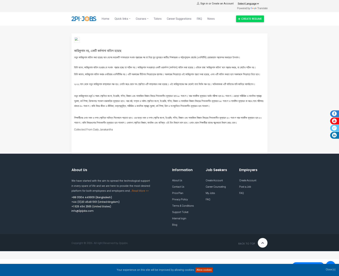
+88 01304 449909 (83, 197)
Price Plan (177, 193)
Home (105, 18)
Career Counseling (216, 186)
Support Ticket (180, 212)
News (211, 18)
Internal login (179, 218)
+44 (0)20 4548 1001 (84, 202)
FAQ (199, 18)
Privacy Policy (180, 199)
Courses (141, 18)
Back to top (246, 243)
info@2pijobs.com (83, 211)
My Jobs (210, 193)
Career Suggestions (179, 18)
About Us (177, 180)
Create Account (214, 180)
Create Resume (251, 19)
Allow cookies (204, 269)
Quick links (121, 18)
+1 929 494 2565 (81, 206)
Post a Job (245, 186)
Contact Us (178, 186)
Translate (262, 8)
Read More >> (140, 190)
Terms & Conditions (183, 205)
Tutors (158, 18)
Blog (174, 224)
